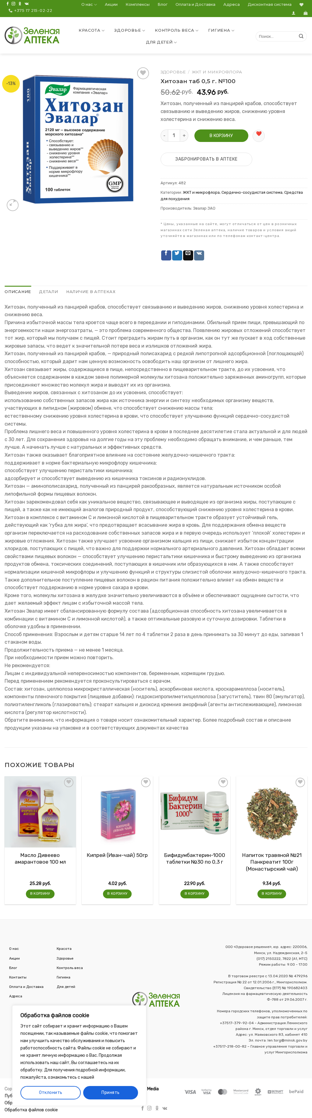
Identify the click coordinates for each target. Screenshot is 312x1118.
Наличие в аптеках (91, 291)
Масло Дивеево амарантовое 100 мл (40, 858)
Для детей (159, 42)
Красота (89, 30)
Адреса (231, 4)
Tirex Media (147, 1088)
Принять (110, 1092)
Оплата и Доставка (195, 4)
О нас (87, 4)
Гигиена (219, 30)
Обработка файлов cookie (31, 1110)
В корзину (221, 135)
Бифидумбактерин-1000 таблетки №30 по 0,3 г (194, 858)
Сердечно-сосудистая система (252, 192)
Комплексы (138, 4)
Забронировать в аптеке (207, 159)
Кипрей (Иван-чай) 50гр (117, 855)
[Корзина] (305, 13)
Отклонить (50, 1092)
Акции (111, 4)
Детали (48, 291)
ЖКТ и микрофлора (217, 71)
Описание (18, 291)
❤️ (259, 133)
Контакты (18, 977)
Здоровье (127, 30)
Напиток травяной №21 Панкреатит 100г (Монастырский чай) (272, 862)
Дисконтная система (270, 4)
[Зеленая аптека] (32, 35)
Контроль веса (174, 30)
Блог (163, 4)
